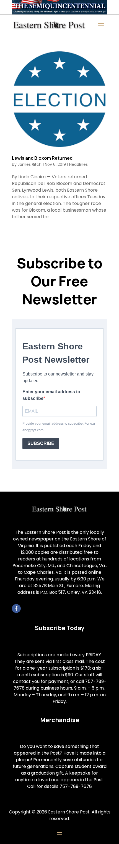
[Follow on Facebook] (16, 608)
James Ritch (30, 164)
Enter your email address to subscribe (51, 395)
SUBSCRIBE (40, 443)
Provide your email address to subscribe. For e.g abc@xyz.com (58, 427)
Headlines (78, 164)
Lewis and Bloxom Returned (42, 158)
